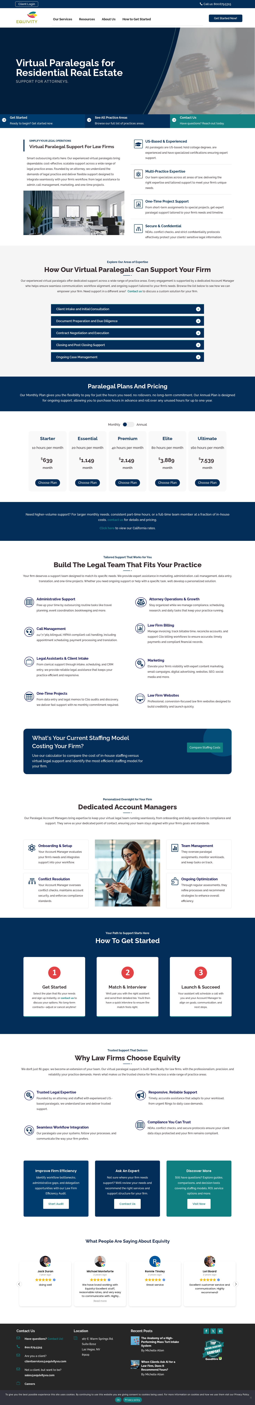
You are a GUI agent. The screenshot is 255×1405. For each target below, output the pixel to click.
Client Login (26, 4)
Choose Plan (47, 482)
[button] (235, 1284)
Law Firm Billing (161, 625)
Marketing (156, 660)
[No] (250, 1397)
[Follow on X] (213, 1331)
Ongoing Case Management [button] (77, 357)
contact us (67, 998)
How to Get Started (136, 19)
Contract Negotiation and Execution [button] (82, 333)
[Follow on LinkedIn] (220, 1331)
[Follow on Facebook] (206, 1331)
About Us (109, 19)
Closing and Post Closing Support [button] (80, 345)
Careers (30, 1384)
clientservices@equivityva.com (45, 1361)
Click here (107, 528)
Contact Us (127, 1204)
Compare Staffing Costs (205, 747)
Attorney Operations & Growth (174, 599)
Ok (118, 1399)
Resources (87, 19)
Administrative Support (56, 599)
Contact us (135, 291)
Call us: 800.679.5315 (217, 4)
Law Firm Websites (163, 695)
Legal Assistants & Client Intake (62, 658)
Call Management (51, 629)
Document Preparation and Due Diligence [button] (87, 321)
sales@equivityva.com (39, 1375)
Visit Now (199, 1204)
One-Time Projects (52, 693)
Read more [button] (100, 1301)
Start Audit (56, 1204)
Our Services (62, 19)
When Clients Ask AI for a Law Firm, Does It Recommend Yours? (158, 1365)
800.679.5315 (33, 1347)
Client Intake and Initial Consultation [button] (83, 309)
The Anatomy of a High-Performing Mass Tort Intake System (160, 1342)
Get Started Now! (225, 18)
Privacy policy (132, 1399)
